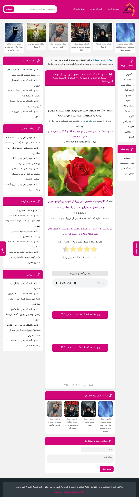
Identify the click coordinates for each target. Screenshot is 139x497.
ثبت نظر (106, 469)
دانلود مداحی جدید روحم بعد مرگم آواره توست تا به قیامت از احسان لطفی (25, 257)
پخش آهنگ (79, 9)
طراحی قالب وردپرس (73, 492)
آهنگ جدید (96, 9)
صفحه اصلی (113, 9)
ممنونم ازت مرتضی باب (26, 210)
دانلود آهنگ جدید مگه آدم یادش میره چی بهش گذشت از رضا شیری (23, 315)
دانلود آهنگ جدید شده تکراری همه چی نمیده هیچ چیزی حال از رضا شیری (24, 299)
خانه (111, 60)
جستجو (9, 9)
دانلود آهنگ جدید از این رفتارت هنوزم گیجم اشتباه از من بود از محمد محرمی (24, 330)
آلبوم (129, 74)
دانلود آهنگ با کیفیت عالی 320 (78, 314)
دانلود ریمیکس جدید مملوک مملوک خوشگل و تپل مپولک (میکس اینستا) (25, 174)
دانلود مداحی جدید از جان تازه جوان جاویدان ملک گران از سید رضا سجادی (23, 221)
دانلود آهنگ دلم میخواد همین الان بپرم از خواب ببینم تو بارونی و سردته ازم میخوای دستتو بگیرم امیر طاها (82, 78)
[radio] (94, 250)
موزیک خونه (89, 121)
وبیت (58, 492)
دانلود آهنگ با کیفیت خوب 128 (78, 347)
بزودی (129, 95)
